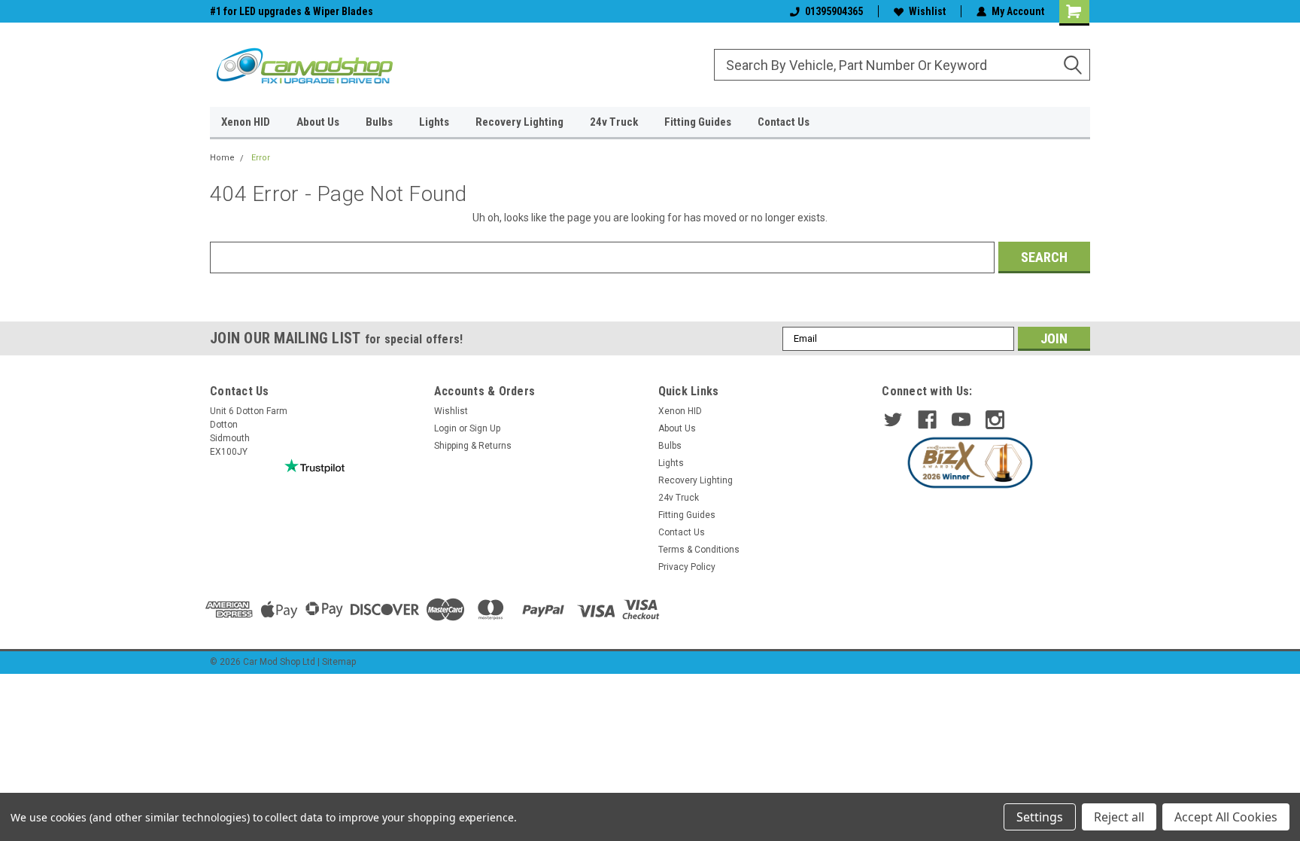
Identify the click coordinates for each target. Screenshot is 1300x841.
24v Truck (614, 122)
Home (222, 158)
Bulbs (379, 122)
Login (445, 428)
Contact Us (783, 122)
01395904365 (834, 11)
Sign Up (484, 428)
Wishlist (927, 11)
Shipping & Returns (473, 445)
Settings (1039, 817)
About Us (317, 122)
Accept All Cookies (1225, 817)
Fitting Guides (697, 122)
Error (260, 158)
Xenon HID (245, 122)
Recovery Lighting (519, 122)
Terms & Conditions (699, 549)
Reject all (1119, 817)
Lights (434, 122)
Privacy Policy (686, 567)
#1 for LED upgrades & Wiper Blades (291, 11)
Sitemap (339, 662)
